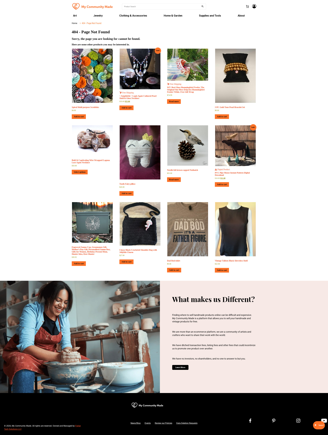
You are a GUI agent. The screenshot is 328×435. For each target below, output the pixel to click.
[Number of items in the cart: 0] (247, 6)
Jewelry (98, 15)
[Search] (202, 7)
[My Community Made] (93, 6)
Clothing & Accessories (133, 15)
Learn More (180, 367)
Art (75, 15)
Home (74, 23)
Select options (80, 172)
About (241, 15)
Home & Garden (173, 15)
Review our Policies (163, 423)
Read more (174, 101)
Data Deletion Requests (186, 423)
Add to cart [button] (79, 116)
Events (148, 423)
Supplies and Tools (210, 15)
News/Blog (136, 423)
